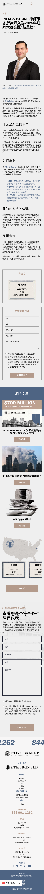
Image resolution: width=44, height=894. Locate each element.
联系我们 (22, 788)
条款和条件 (22, 884)
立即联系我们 (22, 375)
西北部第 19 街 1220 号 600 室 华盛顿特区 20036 (22, 840)
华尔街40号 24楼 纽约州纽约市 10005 (22, 292)
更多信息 (22, 439)
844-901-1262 (22, 812)
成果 (22, 783)
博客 (10, 85)
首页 (4, 85)
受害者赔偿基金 (22, 798)
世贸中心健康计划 (22, 795)
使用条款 (19, 354)
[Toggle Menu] (39, 4)
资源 (22, 786)
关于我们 (22, 778)
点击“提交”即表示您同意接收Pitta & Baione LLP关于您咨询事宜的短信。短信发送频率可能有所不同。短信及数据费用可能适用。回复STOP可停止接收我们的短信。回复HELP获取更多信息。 (23, 362)
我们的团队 (22, 781)
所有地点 (22, 588)
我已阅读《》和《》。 (22, 354)
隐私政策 (31, 354)
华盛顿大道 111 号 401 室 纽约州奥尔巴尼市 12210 (22, 855)
